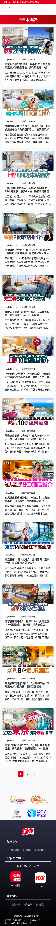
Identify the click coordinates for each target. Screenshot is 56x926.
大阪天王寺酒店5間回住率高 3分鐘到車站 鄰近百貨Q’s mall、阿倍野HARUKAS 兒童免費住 (27, 315)
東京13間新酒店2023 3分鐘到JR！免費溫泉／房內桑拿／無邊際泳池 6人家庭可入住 (27, 748)
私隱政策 (18, 916)
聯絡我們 (39, 904)
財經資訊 (27, 849)
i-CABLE (6, 2)
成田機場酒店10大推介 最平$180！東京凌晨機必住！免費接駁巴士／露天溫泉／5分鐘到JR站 (27, 129)
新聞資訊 (15, 849)
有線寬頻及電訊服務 (30, 2)
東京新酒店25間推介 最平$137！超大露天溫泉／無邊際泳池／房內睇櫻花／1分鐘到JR (27, 67)
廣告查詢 (16, 904)
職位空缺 (28, 904)
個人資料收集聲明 (31, 916)
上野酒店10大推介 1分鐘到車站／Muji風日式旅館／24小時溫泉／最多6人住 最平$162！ (27, 377)
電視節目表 (39, 849)
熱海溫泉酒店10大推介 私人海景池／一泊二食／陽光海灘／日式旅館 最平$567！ (27, 439)
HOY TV (15, 2)
